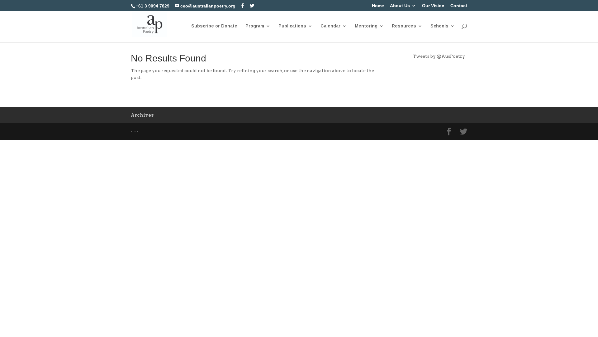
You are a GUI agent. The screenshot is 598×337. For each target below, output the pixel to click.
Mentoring (366, 26)
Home (378, 5)
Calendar (330, 26)
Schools (439, 26)
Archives (142, 115)
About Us (400, 5)
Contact (458, 5)
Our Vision (433, 5)
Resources (404, 26)
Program (254, 26)
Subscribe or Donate (214, 26)
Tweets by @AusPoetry (439, 56)
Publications (292, 26)
